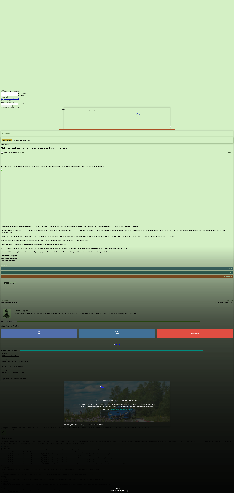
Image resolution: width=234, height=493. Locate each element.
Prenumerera (195, 329)
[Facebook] (66, 414)
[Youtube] (76, 414)
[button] (170, 127)
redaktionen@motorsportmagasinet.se (121, 409)
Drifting (118, 488)
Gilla (39, 329)
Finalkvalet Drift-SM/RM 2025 (118, 491)
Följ (117, 329)
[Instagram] (71, 414)
